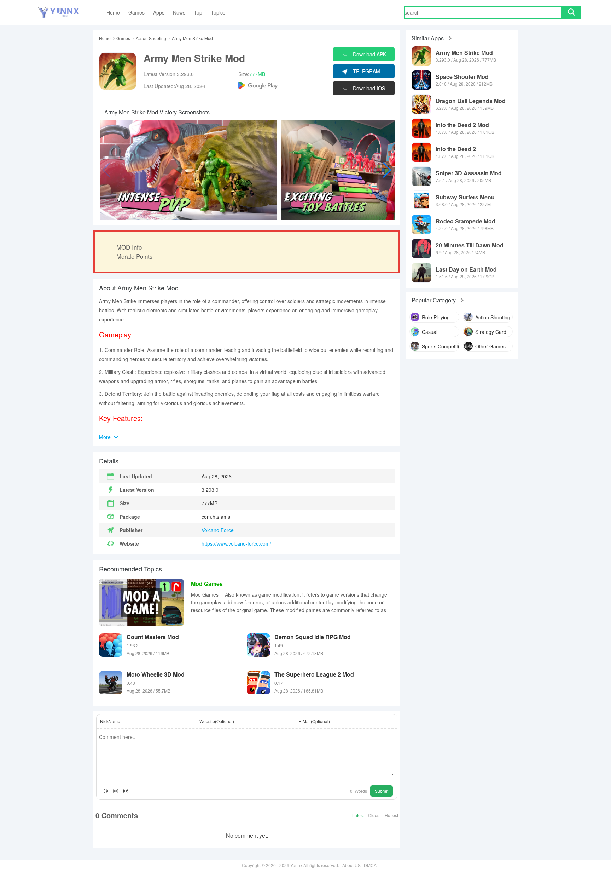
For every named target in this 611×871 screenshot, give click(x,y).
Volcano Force (218, 530)
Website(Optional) (216, 721)
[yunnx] (58, 12)
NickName (110, 721)
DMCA (370, 865)
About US (351, 865)
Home (105, 38)
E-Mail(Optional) (314, 721)
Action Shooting (151, 38)
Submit (381, 791)
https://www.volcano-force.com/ (236, 543)
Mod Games (207, 584)
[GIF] (115, 791)
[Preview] (125, 791)
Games (123, 38)
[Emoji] (105, 791)
